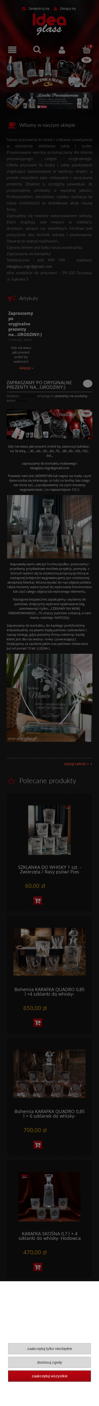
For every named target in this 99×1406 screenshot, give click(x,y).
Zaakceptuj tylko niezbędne (49, 1348)
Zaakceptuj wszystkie (50, 1376)
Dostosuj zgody (49, 1362)
